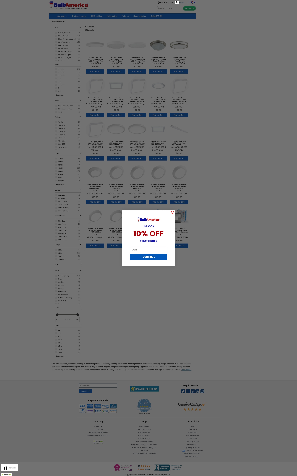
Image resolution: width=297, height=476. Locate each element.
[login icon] (177, 2)
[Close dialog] (172, 212)
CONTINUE (148, 256)
